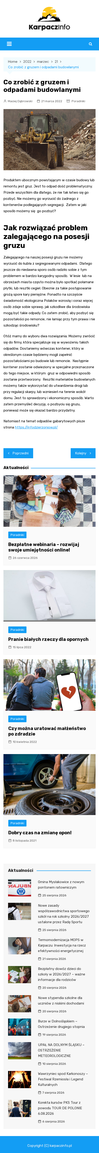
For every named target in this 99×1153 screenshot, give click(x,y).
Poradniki (78, 101)
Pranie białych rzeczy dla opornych (48, 639)
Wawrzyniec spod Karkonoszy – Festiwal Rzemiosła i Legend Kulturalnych (63, 1079)
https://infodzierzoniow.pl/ (36, 427)
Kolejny (80, 453)
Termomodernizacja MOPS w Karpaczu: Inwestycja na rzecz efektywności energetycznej (62, 945)
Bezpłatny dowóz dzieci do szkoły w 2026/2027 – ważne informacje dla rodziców (61, 974)
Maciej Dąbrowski (20, 101)
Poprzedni (21, 453)
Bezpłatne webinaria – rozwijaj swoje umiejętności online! (43, 547)
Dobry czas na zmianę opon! (40, 832)
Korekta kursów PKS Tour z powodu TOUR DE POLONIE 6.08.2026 (60, 1108)
